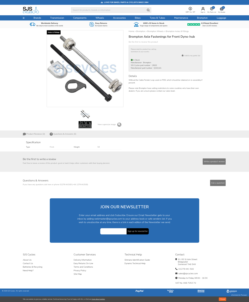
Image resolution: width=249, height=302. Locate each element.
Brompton (202, 17)
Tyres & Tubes (157, 17)
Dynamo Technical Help (135, 263)
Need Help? (28, 270)
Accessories (119, 17)
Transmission (57, 17)
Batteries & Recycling (32, 266)
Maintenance (181, 17)
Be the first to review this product (143, 42)
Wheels (100, 17)
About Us (27, 260)
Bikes (138, 17)
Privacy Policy (80, 270)
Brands (37, 17)
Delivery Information (83, 260)
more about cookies (98, 299)
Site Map (78, 274)
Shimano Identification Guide (137, 260)
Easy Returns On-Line (83, 263)
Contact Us (28, 263)
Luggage (221, 17)
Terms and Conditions (83, 266)
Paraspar (244, 295)
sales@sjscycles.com (188, 273)
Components (80, 17)
